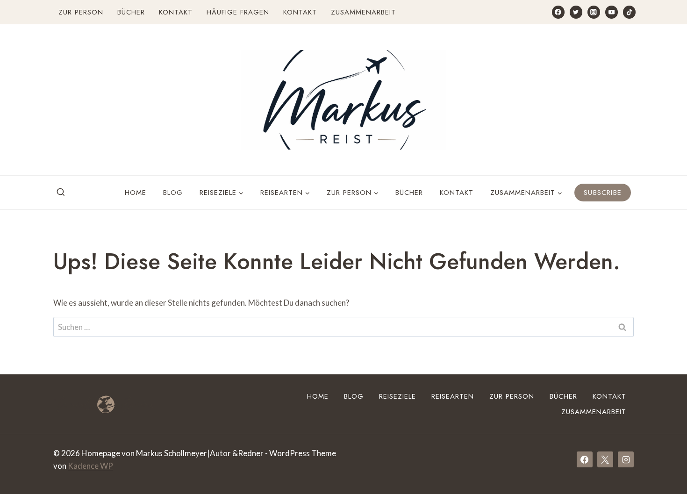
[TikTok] (629, 12)
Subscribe (603, 192)
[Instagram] (593, 12)
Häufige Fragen (238, 12)
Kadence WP (90, 466)
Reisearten (452, 396)
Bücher (131, 12)
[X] (605, 459)
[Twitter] (576, 12)
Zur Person (80, 12)
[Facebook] (558, 12)
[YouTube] (611, 12)
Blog (173, 192)
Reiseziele (397, 396)
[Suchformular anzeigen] (60, 192)
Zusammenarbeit (363, 12)
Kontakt (176, 12)
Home (135, 192)
